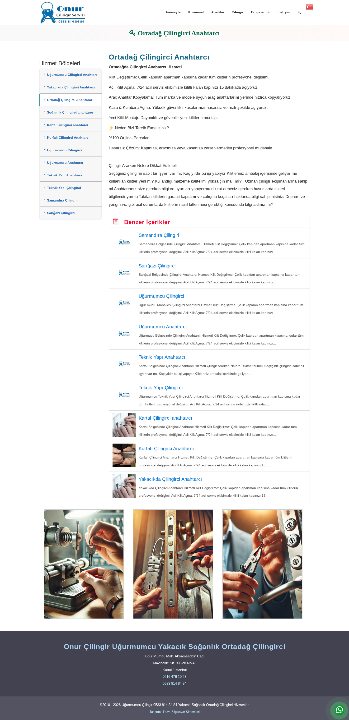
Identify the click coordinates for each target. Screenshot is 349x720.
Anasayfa (173, 12)
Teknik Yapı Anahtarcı (64, 175)
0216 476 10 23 (174, 676)
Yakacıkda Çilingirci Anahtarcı (71, 87)
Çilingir (237, 12)
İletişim (284, 12)
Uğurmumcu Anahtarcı (65, 163)
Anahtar (217, 12)
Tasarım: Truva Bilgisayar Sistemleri (175, 712)
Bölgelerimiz (261, 12)
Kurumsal (196, 12)
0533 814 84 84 (174, 683)
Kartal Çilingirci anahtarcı (67, 125)
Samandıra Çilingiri (62, 200)
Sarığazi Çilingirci (61, 213)
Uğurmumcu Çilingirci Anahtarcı (73, 75)
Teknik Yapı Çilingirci (64, 188)
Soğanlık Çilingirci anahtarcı (70, 112)
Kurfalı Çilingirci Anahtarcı (68, 137)
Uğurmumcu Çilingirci (64, 150)
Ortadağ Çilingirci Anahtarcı (69, 100)
